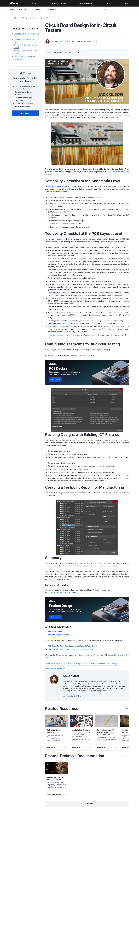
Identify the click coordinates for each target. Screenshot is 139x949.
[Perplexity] (70, 52)
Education (50, 10)
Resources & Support (58, 3)
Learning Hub (14, 18)
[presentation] (127, 708)
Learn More (55, 379)
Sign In (127, 3)
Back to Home (88, 804)
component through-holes (60, 327)
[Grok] (82, 52)
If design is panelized (55, 335)
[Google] (78, 52)
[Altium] (14, 3)
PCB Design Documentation (55, 668)
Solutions (34, 3)
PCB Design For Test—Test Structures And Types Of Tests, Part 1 (72, 646)
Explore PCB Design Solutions (77, 664)
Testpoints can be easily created (57, 186)
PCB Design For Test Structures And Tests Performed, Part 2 (70, 649)
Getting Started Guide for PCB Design (104, 664)
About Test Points (55, 632)
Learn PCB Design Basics (54, 664)
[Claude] (74, 52)
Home (12, 9)
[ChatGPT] (66, 52)
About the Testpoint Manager (59, 635)
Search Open (107, 3)
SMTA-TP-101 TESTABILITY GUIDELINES (60, 593)
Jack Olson (54, 41)
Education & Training (85, 3)
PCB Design (23, 10)
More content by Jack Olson (72, 696)
